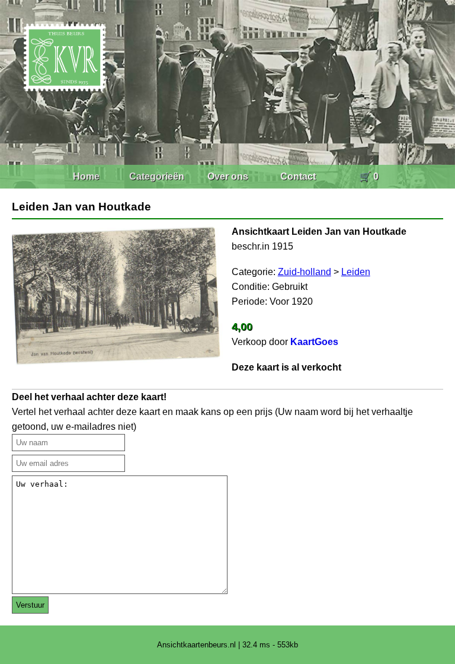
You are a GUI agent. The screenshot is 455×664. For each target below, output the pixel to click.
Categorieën (156, 176)
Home (86, 176)
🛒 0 (369, 176)
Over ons (227, 176)
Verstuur (30, 605)
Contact (298, 176)
